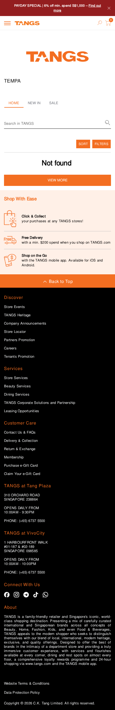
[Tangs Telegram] (26, 595)
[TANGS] (27, 23)
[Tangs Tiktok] (36, 595)
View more (58, 180)
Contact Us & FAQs (20, 432)
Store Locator (15, 332)
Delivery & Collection (21, 441)
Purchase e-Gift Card (21, 465)
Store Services (16, 378)
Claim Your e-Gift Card (22, 474)
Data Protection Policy (22, 692)
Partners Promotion (19, 340)
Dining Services (16, 394)
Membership (14, 457)
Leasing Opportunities (21, 411)
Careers (10, 348)
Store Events (14, 307)
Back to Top (61, 281)
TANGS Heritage (17, 315)
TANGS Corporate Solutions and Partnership (39, 403)
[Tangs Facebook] (7, 595)
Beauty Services (17, 386)
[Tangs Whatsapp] (45, 595)
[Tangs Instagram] (16, 595)
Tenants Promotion (19, 356)
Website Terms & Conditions (27, 683)
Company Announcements (25, 323)
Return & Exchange (19, 449)
